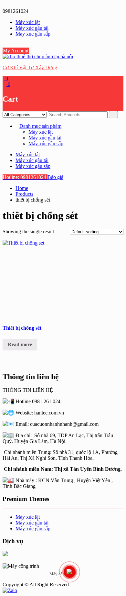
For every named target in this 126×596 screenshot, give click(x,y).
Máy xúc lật (28, 22)
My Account (15, 50)
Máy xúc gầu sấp (33, 34)
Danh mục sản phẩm (40, 126)
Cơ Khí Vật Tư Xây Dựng (30, 67)
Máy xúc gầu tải (32, 28)
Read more (20, 344)
